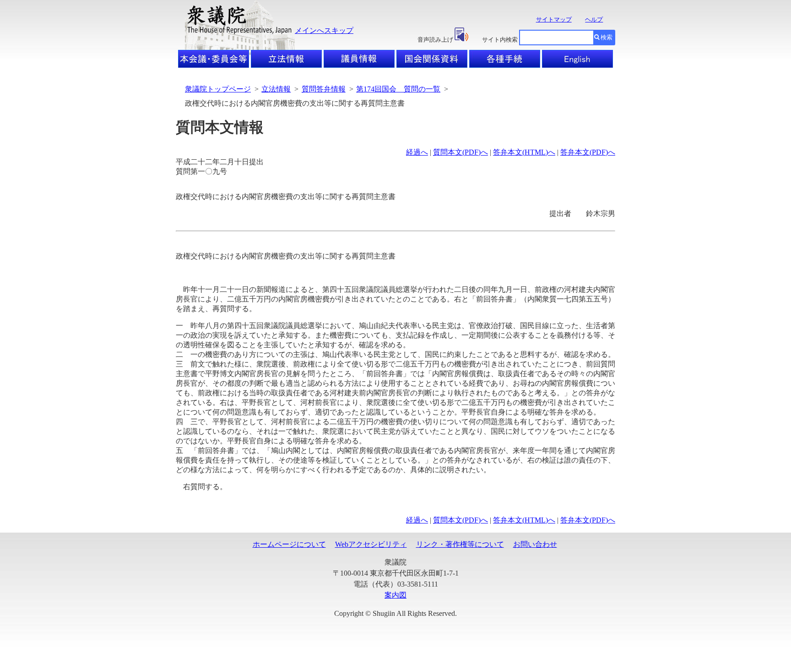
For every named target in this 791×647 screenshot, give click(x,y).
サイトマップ (554, 19)
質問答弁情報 (324, 89)
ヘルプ (594, 19)
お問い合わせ (535, 544)
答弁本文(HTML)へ (524, 152)
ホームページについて (289, 544)
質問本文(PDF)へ (460, 152)
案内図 (395, 595)
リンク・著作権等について (460, 544)
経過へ (417, 152)
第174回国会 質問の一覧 (398, 89)
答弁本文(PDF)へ (587, 152)
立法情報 (276, 89)
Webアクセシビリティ (371, 544)
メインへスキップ (324, 30)
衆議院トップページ (218, 89)
